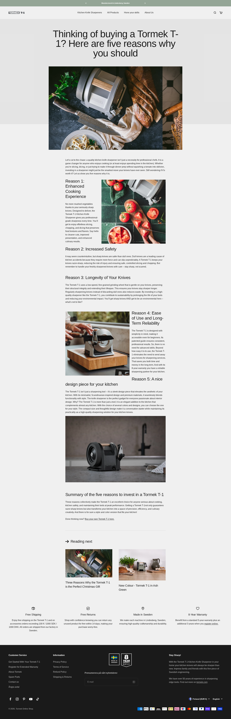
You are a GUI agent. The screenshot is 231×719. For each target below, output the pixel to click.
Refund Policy (59, 672)
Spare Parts (14, 677)
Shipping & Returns (62, 677)
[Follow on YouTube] (31, 699)
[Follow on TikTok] (37, 699)
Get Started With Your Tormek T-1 (24, 662)
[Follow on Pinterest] (24, 699)
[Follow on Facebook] (10, 699)
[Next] (145, 3)
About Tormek (15, 672)
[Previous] (85, 3)
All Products (113, 12)
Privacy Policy (60, 662)
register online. (211, 624)
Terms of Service (61, 667)
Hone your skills (131, 12)
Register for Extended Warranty (23, 667)
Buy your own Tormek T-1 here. (99, 519)
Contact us (14, 682)
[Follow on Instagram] (17, 699)
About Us (149, 12)
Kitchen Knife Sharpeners (90, 12)
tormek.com (202, 682)
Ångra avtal (14, 687)
